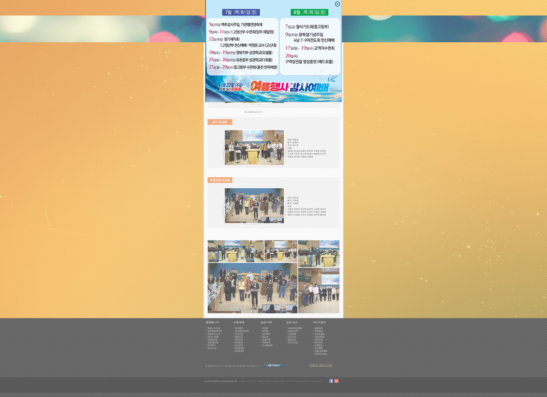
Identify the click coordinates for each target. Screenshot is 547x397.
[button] (337, 4)
